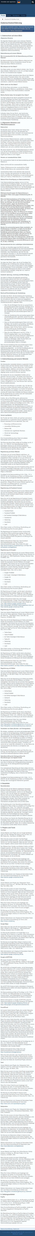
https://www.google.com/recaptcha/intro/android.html (15, 1004)
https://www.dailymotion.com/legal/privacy (12, 1146)
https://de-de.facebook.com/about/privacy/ (12, 545)
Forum (9, 15)
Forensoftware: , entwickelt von (18, 1233)
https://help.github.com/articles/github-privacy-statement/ (16, 726)
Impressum (16, 1229)
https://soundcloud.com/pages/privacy (11, 1052)
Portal (3, 15)
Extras (23, 15)
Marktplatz (16, 15)
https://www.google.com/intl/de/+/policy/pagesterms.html (16, 605)
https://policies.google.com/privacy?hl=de (12, 607)
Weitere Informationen (16, 30)
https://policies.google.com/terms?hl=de (15, 603)
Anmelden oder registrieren (8, 1)
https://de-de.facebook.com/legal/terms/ (16, 546)
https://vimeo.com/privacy (8, 921)
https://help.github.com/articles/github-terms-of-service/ (16, 724)
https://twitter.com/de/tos (7, 665)
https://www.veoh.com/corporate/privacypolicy (13, 1103)
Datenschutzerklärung (6, 1229)
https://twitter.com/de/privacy (24, 665)
